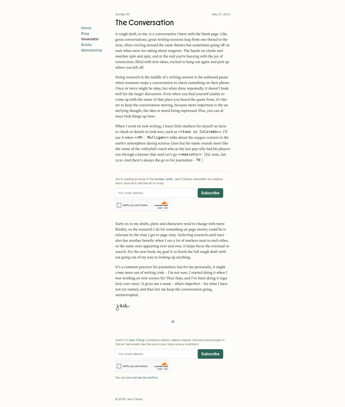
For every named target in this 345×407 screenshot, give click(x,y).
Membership (91, 50)
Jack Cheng (136, 340)
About (86, 28)
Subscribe (210, 192)
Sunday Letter (164, 179)
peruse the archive (145, 377)
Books (86, 44)
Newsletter (90, 39)
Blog (85, 33)
